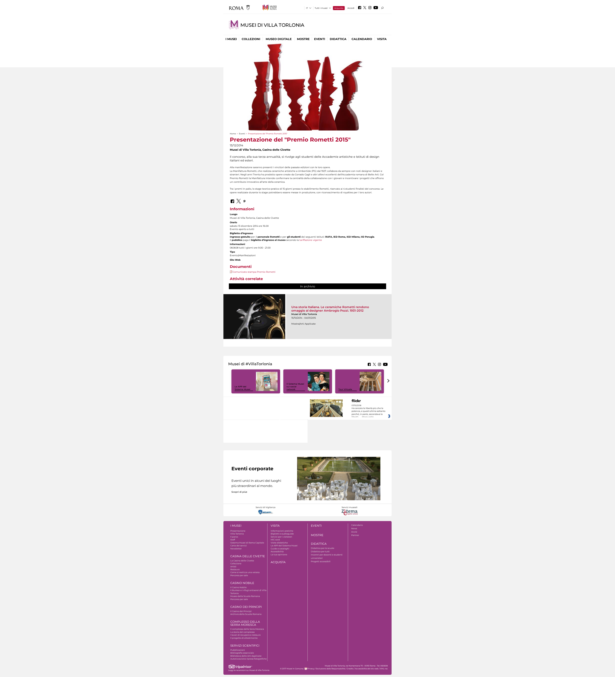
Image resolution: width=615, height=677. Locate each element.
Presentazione (237, 531)
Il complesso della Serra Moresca (247, 629)
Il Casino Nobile (238, 587)
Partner (355, 535)
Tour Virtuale (345, 389)
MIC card (275, 539)
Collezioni (251, 39)
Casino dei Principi (246, 606)
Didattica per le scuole (322, 548)
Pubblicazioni (237, 650)
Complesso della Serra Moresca (245, 623)
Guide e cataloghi (280, 548)
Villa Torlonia (237, 533)
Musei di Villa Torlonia (272, 25)
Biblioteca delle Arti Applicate (246, 656)
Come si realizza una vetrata (245, 572)
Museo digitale (279, 39)
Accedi (350, 8)
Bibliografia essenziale (242, 653)
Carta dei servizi (238, 545)
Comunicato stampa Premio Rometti (254, 271)
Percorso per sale (239, 575)
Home (233, 133)
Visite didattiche (279, 542)
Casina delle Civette (247, 556)
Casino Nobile (242, 583)
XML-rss (384, 669)
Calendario (362, 39)
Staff (232, 539)
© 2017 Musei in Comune (291, 669)
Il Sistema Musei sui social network (295, 387)
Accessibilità (277, 551)
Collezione (235, 563)
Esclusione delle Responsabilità (330, 669)
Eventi (319, 39)
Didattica (338, 39)
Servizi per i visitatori (281, 536)
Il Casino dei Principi (241, 611)
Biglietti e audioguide (282, 533)
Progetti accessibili (321, 561)
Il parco (234, 536)
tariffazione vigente (310, 240)
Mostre (303, 39)
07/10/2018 (368, 411)
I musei (231, 39)
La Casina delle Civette (242, 560)
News (354, 528)
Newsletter (236, 548)
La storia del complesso (242, 632)
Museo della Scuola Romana (245, 596)
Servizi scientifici (244, 645)
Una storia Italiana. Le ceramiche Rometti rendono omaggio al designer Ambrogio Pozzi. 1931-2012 (330, 308)
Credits (350, 669)
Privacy (311, 669)
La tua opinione (279, 554)
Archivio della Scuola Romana (246, 614)
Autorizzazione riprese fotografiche (248, 658)
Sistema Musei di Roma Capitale (247, 542)
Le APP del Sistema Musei (242, 388)
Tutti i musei (321, 8)
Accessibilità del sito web (366, 669)
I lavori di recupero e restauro (245, 635)
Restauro (235, 569)
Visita (382, 39)
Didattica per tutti (320, 551)
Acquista (338, 8)
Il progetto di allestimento (244, 638)
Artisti (233, 566)
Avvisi (354, 531)
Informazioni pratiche (282, 531)
